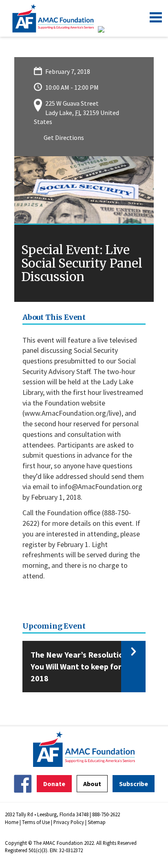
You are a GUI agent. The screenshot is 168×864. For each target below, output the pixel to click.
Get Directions (64, 137)
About (92, 784)
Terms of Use (36, 822)
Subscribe (133, 784)
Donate (54, 784)
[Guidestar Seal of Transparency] (111, 29)
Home (11, 822)
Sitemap (97, 822)
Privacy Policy (68, 822)
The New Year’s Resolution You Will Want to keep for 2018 (79, 666)
